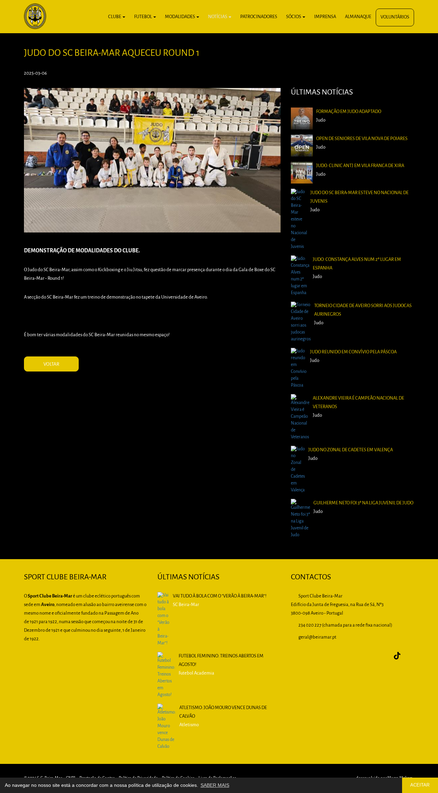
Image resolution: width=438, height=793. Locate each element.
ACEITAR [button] (419, 785)
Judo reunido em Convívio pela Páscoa (353, 352)
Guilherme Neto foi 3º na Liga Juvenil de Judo (363, 503)
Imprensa (325, 17)
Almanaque (358, 17)
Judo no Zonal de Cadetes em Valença (350, 450)
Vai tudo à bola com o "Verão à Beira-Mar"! (220, 596)
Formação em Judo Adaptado (348, 111)
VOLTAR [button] (51, 364)
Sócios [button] (294, 17)
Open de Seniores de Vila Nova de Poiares (362, 138)
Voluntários (395, 17)
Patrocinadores (258, 17)
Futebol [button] (143, 17)
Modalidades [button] (180, 17)
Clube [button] (115, 17)
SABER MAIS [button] (215, 785)
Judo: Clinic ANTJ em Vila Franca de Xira (360, 165)
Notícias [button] (218, 17)
